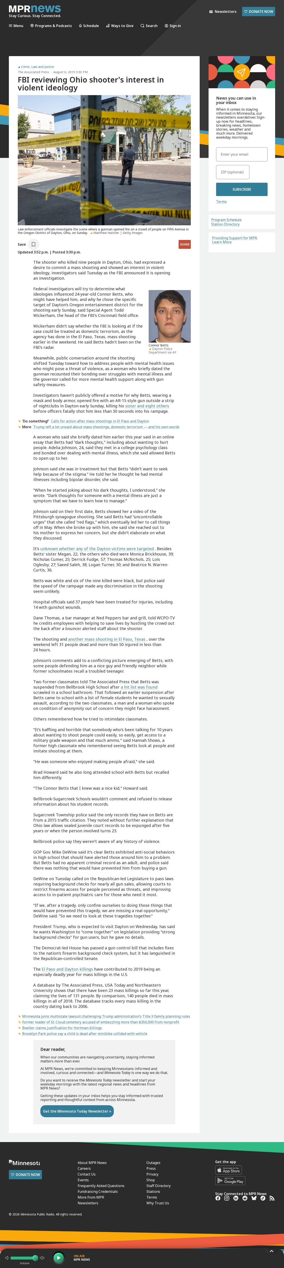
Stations (153, 1191)
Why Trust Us (157, 1203)
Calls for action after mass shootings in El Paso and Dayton (100, 421)
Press (151, 1168)
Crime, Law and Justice (37, 67)
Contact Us (87, 1174)
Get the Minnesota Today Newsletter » (77, 1111)
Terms (221, 201)
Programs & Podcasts (53, 25)
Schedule (91, 25)
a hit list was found (139, 687)
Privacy (152, 1174)
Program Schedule (226, 220)
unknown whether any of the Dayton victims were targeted (97, 548)
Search (152, 25)
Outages (153, 1162)
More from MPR (91, 1197)
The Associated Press (33, 72)
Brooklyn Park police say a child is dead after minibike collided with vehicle (84, 1033)
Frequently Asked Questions (101, 1185)
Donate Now (258, 11)
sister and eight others (147, 405)
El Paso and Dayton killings (67, 969)
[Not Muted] (7, 1258)
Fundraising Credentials (98, 1191)
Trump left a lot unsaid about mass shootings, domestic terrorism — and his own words (106, 426)
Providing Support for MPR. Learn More (235, 240)
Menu (18, 25)
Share (184, 244)
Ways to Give (122, 25)
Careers (84, 1168)
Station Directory (225, 224)
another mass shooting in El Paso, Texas (106, 639)
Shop (150, 1180)
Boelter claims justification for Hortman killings (62, 1027)
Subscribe (242, 189)
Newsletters (88, 1203)
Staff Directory (158, 1185)
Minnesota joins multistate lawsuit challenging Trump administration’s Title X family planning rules (106, 1016)
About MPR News (92, 1162)
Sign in (175, 25)
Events (83, 1180)
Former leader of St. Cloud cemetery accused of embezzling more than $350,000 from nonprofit (100, 1022)
